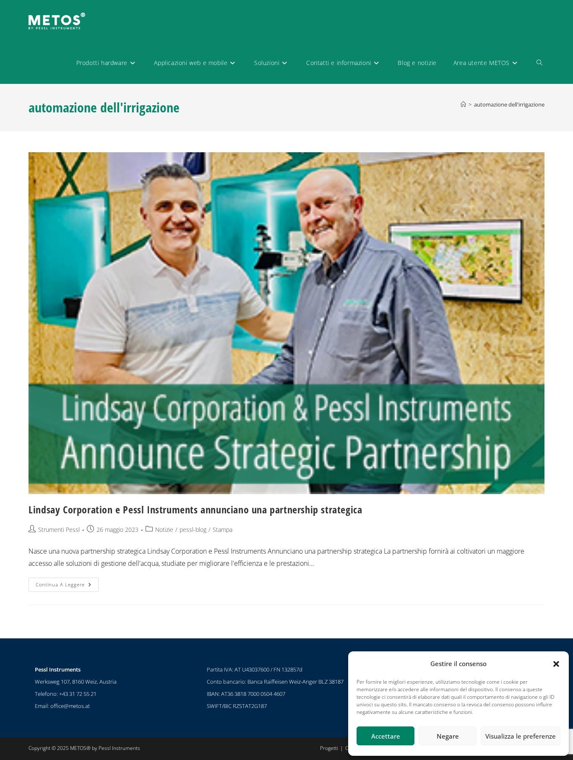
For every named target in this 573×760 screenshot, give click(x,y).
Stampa (222, 530)
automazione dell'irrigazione (509, 104)
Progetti (329, 748)
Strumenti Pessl (59, 530)
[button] (556, 664)
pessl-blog (193, 530)
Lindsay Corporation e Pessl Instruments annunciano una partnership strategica (195, 509)
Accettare (385, 736)
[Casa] (463, 104)
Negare (448, 736)
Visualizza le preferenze (520, 736)
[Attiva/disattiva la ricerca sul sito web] (539, 63)
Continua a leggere (67, 583)
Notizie (164, 530)
